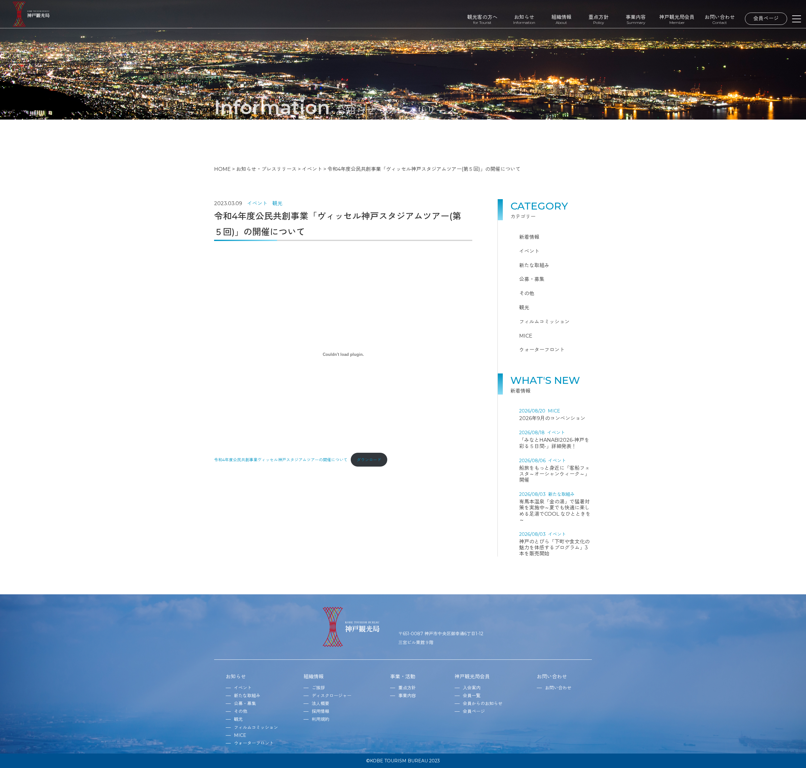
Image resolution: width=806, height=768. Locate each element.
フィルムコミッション (544, 322)
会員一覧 (471, 695)
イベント (257, 203)
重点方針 (598, 19)
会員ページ (766, 18)
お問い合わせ (720, 19)
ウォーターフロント (542, 350)
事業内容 (636, 19)
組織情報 (561, 19)
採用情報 (320, 711)
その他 (526, 293)
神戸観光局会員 (677, 19)
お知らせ (524, 19)
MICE (525, 336)
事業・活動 (402, 677)
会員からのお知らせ (482, 703)
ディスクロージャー (331, 695)
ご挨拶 (318, 688)
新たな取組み (534, 265)
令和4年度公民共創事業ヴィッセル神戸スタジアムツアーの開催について (281, 459)
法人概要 (320, 703)
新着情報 (529, 237)
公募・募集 (531, 279)
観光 (277, 203)
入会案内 (471, 688)
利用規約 (320, 719)
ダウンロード (369, 459)
